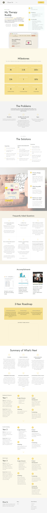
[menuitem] (16, 2)
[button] (12, 191)
